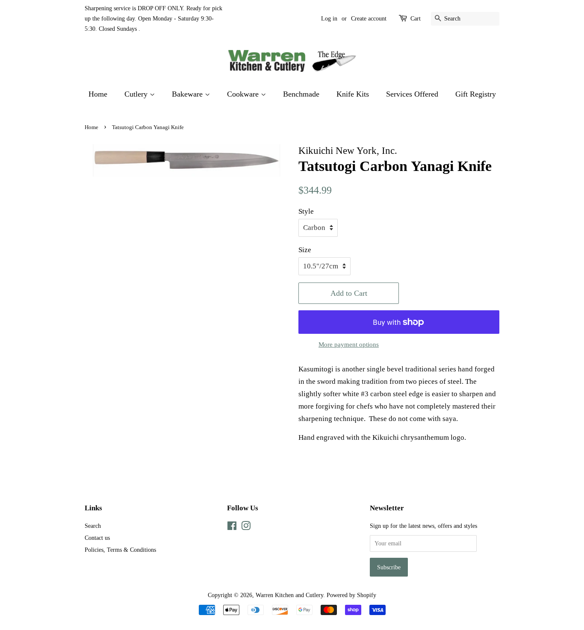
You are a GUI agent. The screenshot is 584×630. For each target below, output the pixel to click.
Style (306, 211)
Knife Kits (352, 94)
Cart (415, 18)
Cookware (244, 94)
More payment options (349, 344)
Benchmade (301, 94)
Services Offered (412, 94)
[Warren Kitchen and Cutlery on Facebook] (232, 527)
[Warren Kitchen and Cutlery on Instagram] (246, 527)
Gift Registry (475, 94)
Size (304, 250)
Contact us (97, 537)
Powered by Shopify (351, 595)
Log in (329, 18)
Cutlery (137, 94)
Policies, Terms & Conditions (120, 549)
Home (97, 94)
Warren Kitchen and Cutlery (289, 595)
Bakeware (188, 94)
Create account (368, 18)
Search (93, 525)
